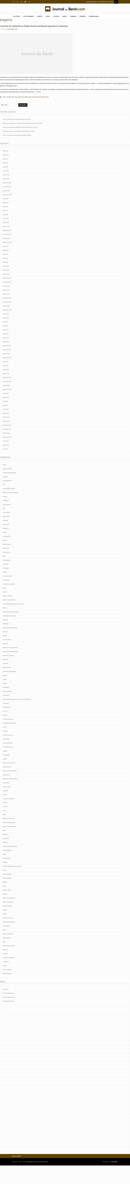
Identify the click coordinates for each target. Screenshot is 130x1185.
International (94, 16)
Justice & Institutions (8, 798)
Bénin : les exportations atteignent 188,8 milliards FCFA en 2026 (20, 127)
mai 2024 (5, 258)
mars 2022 (6, 333)
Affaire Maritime (7, 480)
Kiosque (5, 802)
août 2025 (5, 198)
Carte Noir (5, 564)
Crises (4, 588)
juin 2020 (5, 401)
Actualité (5, 476)
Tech (4, 941)
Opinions (73, 16)
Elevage (5, 675)
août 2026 (5, 151)
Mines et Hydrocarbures (9, 826)
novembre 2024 (7, 234)
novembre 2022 (7, 302)
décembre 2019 (7, 425)
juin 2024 (5, 254)
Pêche (4, 854)
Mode (4, 830)
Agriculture (6, 500)
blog (4, 556)
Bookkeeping (6, 560)
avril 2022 (5, 330)
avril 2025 (5, 214)
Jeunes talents (7, 786)
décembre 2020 (7, 377)
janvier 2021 (6, 373)
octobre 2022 (6, 306)
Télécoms (5, 949)
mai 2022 (5, 326)
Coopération (6, 580)
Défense (5, 608)
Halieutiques (6, 755)
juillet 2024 (6, 250)
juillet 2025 (6, 202)
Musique (5, 834)
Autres (4, 532)
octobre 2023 (6, 286)
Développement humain (9, 616)
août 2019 (5, 441)
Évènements (6, 695)
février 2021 (6, 369)
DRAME (5, 635)
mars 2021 (6, 365)
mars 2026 (6, 171)
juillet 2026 (6, 155)
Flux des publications (8, 993)
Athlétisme (6, 528)
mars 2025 (6, 218)
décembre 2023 (7, 278)
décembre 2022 (7, 298)
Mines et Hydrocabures (9, 822)
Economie (5, 643)
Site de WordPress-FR (9, 1001)
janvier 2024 (6, 274)
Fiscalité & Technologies (9, 723)
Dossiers (82, 16)
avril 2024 (5, 262)
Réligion (5, 882)
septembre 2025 (7, 194)
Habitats (5, 751)
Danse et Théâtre (7, 596)
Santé (64, 16)
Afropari (5, 496)
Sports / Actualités (8, 934)
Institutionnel (6, 775)
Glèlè (25, 97)
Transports (6, 961)
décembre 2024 (7, 230)
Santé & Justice (7, 890)
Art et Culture (6, 512)
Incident (5, 759)
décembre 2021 (7, 345)
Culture (56, 16)
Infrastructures (7, 767)
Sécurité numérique (8, 902)
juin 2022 (5, 322)
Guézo (29, 97)
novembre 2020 (7, 381)
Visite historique (7, 973)
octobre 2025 (6, 190)
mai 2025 (5, 210)
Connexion (6, 989)
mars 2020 (6, 413)
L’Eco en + (5, 806)
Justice (5, 794)
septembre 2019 (7, 437)
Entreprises (6, 687)
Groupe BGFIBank (8, 743)
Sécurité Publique (7, 906)
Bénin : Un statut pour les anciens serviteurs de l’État (17, 135)
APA (4, 508)
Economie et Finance (8, 655)
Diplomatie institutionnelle (10, 627)
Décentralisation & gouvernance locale (13, 604)
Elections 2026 (7, 667)
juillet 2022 (6, 318)
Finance (5, 715)
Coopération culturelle (9, 584)
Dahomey (21, 97)
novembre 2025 (7, 186)
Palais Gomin (45, 97)
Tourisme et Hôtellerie (9, 957)
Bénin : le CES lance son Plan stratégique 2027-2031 (17, 119)
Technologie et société (9, 945)
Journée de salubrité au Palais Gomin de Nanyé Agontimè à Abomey (34, 26)
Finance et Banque (8, 719)
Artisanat (5, 520)
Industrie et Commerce (9, 763)
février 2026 (6, 175)
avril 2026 (5, 167)
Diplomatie (6, 623)
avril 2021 (5, 361)
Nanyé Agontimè (36, 97)
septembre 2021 (7, 357)
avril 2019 (5, 449)
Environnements (7, 691)
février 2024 (6, 270)
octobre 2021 (6, 353)
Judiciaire (5, 790)
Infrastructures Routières (10, 771)
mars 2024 (6, 266)
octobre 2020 (6, 385)
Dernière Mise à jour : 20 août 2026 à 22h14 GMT (99, 1)
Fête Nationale (7, 707)
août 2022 (5, 314)
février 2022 (6, 337)
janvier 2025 (6, 226)
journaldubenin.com (31, 1161)
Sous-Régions (6, 926)
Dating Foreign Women (9, 600)
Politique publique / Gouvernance (12, 866)
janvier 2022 (6, 341)
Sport (48, 16)
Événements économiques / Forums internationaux (17, 699)
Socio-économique (8, 918)
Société (39, 16)
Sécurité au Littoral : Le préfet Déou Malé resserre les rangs (19, 131)
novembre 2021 (7, 349)
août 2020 (5, 393)
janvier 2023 (6, 294)
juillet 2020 (6, 397)
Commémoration (7, 576)
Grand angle (6, 739)
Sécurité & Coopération (9, 898)
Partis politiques (7, 850)
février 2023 (6, 290)
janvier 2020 (6, 421)
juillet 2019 (6, 445)
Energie (5, 683)
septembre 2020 (7, 389)
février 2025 (6, 222)
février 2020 (6, 417)
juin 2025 (5, 206)
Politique (16, 16)
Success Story (6, 937)
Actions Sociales (7, 468)
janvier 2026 (6, 178)
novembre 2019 (7, 429)
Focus (4, 727)
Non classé (6, 838)
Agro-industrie (7, 504)
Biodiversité (6, 548)
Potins (4, 870)
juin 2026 (5, 159)
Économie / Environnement (10, 647)
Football (5, 731)
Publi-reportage (7, 874)
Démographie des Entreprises (11, 612)
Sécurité (5, 894)
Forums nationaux (8, 735)
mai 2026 (5, 163)
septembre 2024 (7, 242)
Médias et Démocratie (9, 818)
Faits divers (6, 703)
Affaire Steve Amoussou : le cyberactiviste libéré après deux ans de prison (23, 123)
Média (4, 814)
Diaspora (5, 619)
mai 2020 (5, 405)
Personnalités (6, 858)
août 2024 (5, 246)
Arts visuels (6, 524)
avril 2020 (5, 409)
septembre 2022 (7, 310)
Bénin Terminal (7, 544)
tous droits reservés (42, 1161)
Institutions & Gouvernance (10, 778)
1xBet (4, 464)
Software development (9, 922)
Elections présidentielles (9, 671)
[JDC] (65, 8)
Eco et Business (28, 16)
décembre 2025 (7, 182)
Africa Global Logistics (9, 488)
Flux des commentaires (9, 997)
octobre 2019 (6, 433)
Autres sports (6, 536)
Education (5, 659)
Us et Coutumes (7, 969)
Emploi (4, 679)
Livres (4, 810)
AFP (4, 484)
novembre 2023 (7, 282)
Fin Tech (5, 711)
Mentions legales (16, 1156)
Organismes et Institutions (10, 846)
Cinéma (5, 572)
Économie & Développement (10, 651)
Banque (5, 540)
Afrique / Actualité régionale (10, 492)
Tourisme (5, 953)
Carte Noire (6, 568)
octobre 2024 (6, 238)
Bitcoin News (6, 552)
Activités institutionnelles (9, 472)
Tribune (5, 965)
